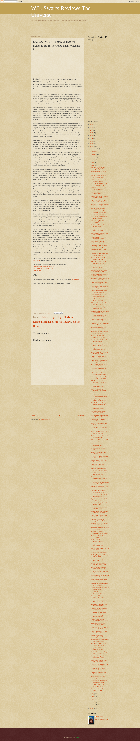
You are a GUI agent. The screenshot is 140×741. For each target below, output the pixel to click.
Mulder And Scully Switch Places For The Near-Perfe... (99, 332)
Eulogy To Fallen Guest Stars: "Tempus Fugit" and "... (98, 544)
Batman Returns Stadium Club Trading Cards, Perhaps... (99, 681)
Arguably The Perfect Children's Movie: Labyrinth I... (99, 584)
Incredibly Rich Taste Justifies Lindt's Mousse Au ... (99, 473)
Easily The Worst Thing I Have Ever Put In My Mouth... (99, 580)
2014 (91, 138)
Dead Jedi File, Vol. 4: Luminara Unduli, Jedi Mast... (99, 457)
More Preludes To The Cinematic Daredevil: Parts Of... (99, 524)
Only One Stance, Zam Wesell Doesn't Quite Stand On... (98, 320)
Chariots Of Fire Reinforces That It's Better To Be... (99, 192)
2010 (91, 708)
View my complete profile (101, 719)
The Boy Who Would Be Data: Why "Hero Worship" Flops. (99, 563)
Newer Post (35, 415)
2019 (91, 124)
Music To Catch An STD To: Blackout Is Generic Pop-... (98, 242)
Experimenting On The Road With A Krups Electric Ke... (100, 483)
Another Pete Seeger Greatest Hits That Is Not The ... (99, 503)
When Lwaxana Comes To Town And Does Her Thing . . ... (99, 233)
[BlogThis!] (57, 313)
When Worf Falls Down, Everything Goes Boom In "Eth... (98, 390)
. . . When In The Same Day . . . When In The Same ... (99, 307)
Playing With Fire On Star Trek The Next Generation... (99, 424)
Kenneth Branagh (43, 321)
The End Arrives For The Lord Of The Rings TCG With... (99, 353)
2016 (91, 133)
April (93, 696)
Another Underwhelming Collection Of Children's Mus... (100, 619)
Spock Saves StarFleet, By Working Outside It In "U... (98, 677)
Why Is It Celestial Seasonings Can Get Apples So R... (99, 507)
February (94, 702)
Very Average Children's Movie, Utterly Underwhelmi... (99, 365)
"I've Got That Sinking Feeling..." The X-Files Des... (99, 217)
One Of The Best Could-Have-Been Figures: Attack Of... (99, 592)
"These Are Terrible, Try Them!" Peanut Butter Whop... (99, 246)
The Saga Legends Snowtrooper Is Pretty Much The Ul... (100, 279)
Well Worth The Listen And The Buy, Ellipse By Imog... (99, 209)
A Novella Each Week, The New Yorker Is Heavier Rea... (99, 262)
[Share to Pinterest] (62, 313)
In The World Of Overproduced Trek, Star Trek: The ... (99, 600)
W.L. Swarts (100, 716)
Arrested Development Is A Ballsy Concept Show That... (99, 258)
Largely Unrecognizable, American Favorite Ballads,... (99, 399)
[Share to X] (59, 313)
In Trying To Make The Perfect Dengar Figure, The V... (99, 316)
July (93, 162)
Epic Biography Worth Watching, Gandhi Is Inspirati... (99, 416)
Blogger (78, 737)
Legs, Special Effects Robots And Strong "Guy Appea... (99, 275)
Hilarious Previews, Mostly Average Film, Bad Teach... (98, 373)
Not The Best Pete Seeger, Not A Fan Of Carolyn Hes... (99, 176)
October (94, 154)
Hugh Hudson (65, 317)
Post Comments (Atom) (44, 419)
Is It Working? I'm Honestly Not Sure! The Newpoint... (99, 188)
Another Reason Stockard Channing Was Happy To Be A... (99, 478)
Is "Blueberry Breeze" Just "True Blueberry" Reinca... (99, 180)
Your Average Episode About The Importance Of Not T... (99, 266)
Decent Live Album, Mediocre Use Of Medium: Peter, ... (100, 689)
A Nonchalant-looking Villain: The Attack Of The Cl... (99, 615)
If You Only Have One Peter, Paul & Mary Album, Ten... (99, 572)
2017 (91, 130)
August (94, 159)
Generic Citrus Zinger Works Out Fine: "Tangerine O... (99, 287)
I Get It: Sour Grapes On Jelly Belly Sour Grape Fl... (98, 213)
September (94, 157)
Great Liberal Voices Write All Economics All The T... (98, 491)
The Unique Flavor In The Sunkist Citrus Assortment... (100, 436)
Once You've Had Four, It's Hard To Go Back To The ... (100, 588)
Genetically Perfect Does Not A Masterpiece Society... (99, 495)
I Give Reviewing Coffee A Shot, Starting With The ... (99, 361)
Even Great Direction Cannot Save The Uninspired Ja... (100, 340)
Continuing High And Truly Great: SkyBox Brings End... (100, 312)
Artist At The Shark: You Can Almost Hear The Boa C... (98, 357)
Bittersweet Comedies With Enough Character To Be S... (99, 520)
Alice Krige (48, 317)
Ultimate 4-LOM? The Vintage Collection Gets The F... (99, 270)
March (93, 699)
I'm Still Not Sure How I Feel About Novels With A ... (98, 673)
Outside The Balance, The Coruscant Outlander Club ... (99, 395)
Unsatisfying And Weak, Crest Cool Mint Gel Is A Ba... (98, 295)
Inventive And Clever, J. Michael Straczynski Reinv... (99, 197)
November (94, 151)
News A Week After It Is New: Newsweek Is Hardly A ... (98, 385)
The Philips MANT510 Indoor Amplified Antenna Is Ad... (99, 336)
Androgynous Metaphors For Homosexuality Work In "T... (99, 348)
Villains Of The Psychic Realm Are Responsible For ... (100, 528)
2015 (91, 135)
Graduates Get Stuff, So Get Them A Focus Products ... (99, 254)
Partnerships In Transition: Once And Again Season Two (99, 487)
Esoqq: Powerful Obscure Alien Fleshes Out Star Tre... (99, 648)
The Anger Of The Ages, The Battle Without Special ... (98, 453)
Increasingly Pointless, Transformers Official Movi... (99, 344)
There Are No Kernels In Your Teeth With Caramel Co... (98, 328)
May (93, 694)
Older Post (80, 415)
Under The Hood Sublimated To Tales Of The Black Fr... (99, 184)
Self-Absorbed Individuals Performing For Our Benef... (99, 381)
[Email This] (55, 313)
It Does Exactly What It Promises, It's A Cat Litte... (99, 221)
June (93, 165)
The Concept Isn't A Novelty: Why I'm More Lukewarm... (100, 640)
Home (58, 415)
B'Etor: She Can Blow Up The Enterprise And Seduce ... (98, 238)
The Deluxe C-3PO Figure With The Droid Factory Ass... (99, 605)
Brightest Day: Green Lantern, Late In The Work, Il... (99, 420)
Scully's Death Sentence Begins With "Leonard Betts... (99, 661)
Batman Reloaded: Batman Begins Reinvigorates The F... (100, 628)
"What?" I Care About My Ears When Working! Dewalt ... (99, 632)
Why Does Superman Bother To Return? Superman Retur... (99, 407)
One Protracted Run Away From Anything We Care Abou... (99, 596)
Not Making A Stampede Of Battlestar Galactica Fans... (98, 465)
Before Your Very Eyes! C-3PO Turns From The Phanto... (99, 369)
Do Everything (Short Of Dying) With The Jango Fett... (99, 555)
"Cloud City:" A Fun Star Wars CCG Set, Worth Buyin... (99, 428)
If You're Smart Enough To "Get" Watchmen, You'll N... (99, 291)
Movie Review (62, 321)
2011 (91, 146)
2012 (91, 143)
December (94, 148)
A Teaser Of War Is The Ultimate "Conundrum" (99, 461)
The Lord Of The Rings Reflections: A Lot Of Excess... (99, 532)
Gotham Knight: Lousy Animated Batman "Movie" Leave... (99, 512)
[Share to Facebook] (61, 313)
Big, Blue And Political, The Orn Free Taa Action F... (99, 499)
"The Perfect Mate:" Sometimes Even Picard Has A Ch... (99, 201)
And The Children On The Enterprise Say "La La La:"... (99, 168)
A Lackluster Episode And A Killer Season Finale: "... (100, 440)
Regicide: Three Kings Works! (99, 552)
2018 (91, 127)
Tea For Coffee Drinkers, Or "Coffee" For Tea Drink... (98, 624)
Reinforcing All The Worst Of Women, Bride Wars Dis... (98, 669)
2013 (91, 141)
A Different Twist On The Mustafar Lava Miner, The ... (100, 576)
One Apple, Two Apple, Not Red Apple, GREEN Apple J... (99, 656)
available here (36, 260)
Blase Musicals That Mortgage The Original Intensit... (99, 299)
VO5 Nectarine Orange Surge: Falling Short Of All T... (98, 411)
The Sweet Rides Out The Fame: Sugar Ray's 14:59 (99, 536)
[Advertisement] (65, 28)
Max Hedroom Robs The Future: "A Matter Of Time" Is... (99, 644)
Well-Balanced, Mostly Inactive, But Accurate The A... (99, 685)
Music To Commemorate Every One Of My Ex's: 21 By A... (99, 652)
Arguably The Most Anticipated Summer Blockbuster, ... (99, 609)
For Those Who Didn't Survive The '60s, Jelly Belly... (99, 540)
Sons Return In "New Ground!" (99, 612)
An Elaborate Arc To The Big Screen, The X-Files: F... (98, 250)
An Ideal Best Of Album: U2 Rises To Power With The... (100, 432)
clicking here (75, 279)
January (94, 704)
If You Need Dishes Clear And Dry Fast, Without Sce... (100, 444)
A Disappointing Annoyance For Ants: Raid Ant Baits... (99, 665)
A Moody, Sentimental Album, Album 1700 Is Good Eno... (99, 469)
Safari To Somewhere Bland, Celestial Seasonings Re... (98, 403)
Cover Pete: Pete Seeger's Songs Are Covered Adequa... (99, 283)
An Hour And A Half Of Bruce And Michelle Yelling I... (100, 225)
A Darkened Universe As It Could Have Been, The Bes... (99, 303)
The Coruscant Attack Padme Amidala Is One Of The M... (99, 172)
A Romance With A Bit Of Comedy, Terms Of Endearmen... (100, 636)
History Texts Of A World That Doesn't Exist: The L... (99, 229)
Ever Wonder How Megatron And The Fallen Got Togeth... (99, 559)
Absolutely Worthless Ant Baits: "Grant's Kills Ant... (99, 516)
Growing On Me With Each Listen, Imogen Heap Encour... (100, 324)
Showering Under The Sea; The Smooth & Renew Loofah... (99, 377)
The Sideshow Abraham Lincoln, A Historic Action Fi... (100, 205)
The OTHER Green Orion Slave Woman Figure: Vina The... (99, 568)
